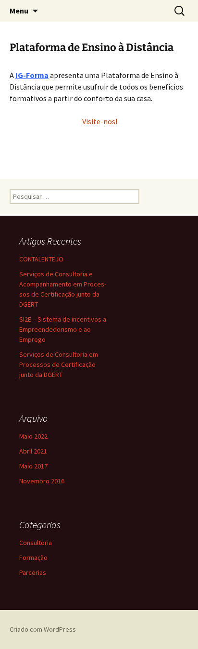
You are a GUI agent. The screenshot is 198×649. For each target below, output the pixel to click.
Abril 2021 (33, 451)
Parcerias (32, 572)
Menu (19, 10)
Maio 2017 (33, 466)
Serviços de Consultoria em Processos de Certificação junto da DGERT (58, 364)
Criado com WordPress (43, 629)
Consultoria (35, 542)
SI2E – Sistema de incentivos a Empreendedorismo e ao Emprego (62, 329)
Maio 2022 (33, 436)
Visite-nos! (99, 121)
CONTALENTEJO (41, 259)
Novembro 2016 (41, 481)
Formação (33, 557)
